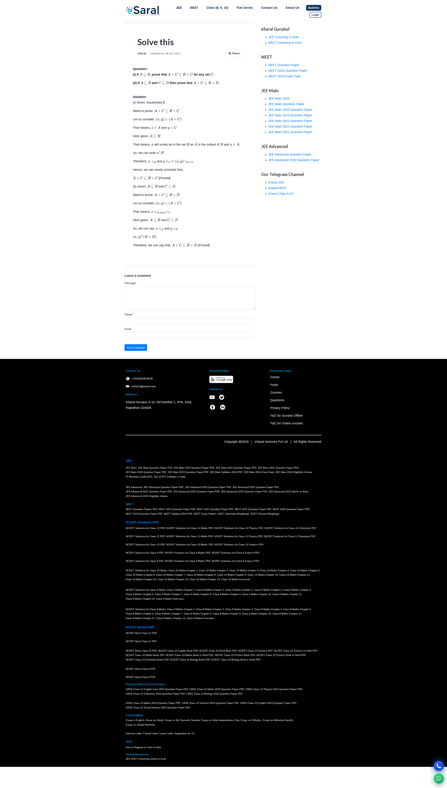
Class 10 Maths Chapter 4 (274, 570)
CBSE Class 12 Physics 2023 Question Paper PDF (274, 689)
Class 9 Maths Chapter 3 (239, 589)
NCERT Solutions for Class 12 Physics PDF (239, 528)
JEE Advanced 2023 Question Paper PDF (208, 487)
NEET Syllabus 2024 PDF (178, 514)
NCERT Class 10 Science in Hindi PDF (295, 650)
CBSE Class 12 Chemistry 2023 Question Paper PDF (155, 693)
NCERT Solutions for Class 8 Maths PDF (187, 561)
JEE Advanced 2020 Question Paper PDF (196, 491)
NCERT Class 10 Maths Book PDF (145, 655)
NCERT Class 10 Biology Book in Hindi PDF (236, 659)
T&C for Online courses (286, 423)
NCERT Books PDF (140, 627)
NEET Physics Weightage (265, 514)
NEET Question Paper (283, 65)
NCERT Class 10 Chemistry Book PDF (147, 659)
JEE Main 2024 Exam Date (259, 472)
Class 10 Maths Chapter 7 (170, 575)
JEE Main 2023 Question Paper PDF (194, 467)
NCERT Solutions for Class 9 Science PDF (236, 553)
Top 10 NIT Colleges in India (169, 476)
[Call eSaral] (439, 766)
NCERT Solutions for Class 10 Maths (146, 570)
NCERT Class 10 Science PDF (255, 650)
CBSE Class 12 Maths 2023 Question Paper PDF (216, 689)
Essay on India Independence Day (220, 720)
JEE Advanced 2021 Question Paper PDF (149, 491)
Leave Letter (166, 733)
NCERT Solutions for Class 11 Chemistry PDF (290, 536)
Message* (130, 283)
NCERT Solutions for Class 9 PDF (145, 553)
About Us (292, 7)
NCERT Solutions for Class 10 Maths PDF (189, 544)
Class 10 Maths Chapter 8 (201, 575)
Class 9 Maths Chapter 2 (210, 589)
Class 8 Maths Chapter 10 (256, 613)
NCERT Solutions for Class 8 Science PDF (236, 561)
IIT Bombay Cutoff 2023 (139, 476)
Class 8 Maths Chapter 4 (268, 609)
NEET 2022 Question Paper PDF (215, 509)
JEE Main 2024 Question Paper (290, 115)
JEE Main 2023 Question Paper (290, 121)
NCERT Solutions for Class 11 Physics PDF (238, 536)
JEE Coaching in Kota (283, 37)
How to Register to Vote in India (143, 747)
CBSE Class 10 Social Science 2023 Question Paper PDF (158, 707)
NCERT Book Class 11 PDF (141, 641)
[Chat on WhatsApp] (439, 778)
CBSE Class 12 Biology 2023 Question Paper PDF (214, 693)
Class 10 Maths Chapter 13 (172, 579)
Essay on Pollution (251, 720)
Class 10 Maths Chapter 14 (204, 579)
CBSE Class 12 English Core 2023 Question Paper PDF (157, 689)
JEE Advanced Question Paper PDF (164, 487)
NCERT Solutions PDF (142, 522)
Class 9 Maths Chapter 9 (226, 594)
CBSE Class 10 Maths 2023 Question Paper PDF (153, 703)
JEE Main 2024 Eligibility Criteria (294, 472)
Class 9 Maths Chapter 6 (139, 594)
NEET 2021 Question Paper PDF (253, 509)
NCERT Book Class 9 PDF (141, 669)
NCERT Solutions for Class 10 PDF (145, 544)
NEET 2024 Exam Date (284, 76)
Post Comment (136, 347)
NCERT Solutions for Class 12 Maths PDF (189, 528)
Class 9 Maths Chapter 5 (297, 589)
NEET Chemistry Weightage (233, 514)
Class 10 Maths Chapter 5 (304, 570)
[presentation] (145, 74)
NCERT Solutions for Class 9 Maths (146, 589)
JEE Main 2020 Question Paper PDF (146, 472)
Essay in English (135, 720)
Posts (274, 385)
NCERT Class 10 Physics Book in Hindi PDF (281, 655)
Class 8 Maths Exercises (200, 618)
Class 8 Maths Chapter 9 (226, 613)
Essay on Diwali (154, 720)
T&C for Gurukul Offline (286, 415)
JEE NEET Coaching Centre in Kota (146, 759)
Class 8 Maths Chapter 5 (297, 609)
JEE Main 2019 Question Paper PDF (188, 472)
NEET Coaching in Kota (284, 42)
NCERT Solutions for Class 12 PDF (145, 528)
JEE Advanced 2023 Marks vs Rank (289, 491)
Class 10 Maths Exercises (235, 579)
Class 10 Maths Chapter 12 (141, 579)
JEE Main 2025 (279, 98)
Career (275, 377)
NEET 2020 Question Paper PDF (291, 509)
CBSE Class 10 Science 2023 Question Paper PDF (210, 703)
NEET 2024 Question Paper (287, 70)
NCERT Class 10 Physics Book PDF (235, 655)
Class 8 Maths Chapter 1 (181, 609)
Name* (128, 314)
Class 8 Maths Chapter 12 (140, 618)
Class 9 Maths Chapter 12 (140, 598)
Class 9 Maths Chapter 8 (197, 594)
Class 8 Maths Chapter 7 (168, 613)
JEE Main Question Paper (286, 104)
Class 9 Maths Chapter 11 (286, 594)
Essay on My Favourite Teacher (182, 720)
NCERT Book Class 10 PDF (141, 650)
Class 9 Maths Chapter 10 (256, 594)
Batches (313, 7)
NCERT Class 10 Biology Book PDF (190, 659)
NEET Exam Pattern (205, 514)
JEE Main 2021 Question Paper (290, 132)
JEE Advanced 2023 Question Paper (293, 160)
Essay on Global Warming (140, 724)
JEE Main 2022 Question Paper (290, 126)
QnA (129, 741)
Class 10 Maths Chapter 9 (231, 575)
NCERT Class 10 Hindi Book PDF (218, 650)
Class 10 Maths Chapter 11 (294, 575)
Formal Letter (150, 733)
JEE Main (131, 467)
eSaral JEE (276, 182)
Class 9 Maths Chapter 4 (268, 589)
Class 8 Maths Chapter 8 (197, 613)
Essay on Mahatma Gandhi (278, 720)
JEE (179, 7)
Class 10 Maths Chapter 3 (243, 570)
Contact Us (269, 7)
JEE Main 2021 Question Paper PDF (278, 467)
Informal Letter (134, 733)
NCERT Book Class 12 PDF (141, 633)
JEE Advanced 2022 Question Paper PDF (255, 487)
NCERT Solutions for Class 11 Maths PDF (189, 536)
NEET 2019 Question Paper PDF (144, 514)
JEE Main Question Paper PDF (155, 467)
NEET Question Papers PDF (141, 509)
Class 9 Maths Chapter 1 (181, 589)
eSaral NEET (277, 188)
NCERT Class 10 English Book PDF (178, 650)
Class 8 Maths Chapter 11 (286, 613)
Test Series (244, 7)
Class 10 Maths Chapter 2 (213, 570)
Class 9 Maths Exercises (170, 598)
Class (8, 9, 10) (217, 7)
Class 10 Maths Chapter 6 (140, 575)
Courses (276, 392)
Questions (277, 400)
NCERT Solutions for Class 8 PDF (145, 561)
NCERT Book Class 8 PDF (141, 677)
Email (127, 328)
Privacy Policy (280, 408)
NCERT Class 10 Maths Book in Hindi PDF (189, 655)
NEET (194, 7)
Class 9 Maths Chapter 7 (168, 594)
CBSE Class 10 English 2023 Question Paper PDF (268, 703)
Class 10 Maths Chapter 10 (263, 575)
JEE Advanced (134, 487)
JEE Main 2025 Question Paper (290, 109)
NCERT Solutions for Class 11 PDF (145, 536)
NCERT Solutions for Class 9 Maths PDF (187, 553)
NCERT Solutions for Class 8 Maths (146, 609)
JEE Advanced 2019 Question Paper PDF (244, 491)
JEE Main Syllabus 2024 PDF (226, 472)
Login (315, 14)
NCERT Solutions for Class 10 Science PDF (239, 544)
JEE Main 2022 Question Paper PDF (236, 467)
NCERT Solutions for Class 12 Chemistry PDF (290, 528)
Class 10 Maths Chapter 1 (182, 570)
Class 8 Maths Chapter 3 (239, 609)
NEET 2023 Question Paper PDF (177, 509)
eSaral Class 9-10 (280, 193)
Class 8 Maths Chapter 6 (139, 613)
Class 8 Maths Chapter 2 (210, 609)
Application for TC (185, 733)
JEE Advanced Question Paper (289, 154)
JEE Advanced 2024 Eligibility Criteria (147, 496)
